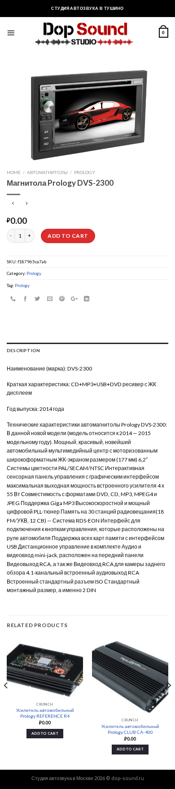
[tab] (87, 351)
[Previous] (6, 703)
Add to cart (68, 235)
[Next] (168, 703)
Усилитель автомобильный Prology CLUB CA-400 (130, 729)
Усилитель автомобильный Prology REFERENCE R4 (45, 713)
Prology (84, 172)
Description (23, 350)
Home (14, 172)
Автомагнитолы (47, 172)
